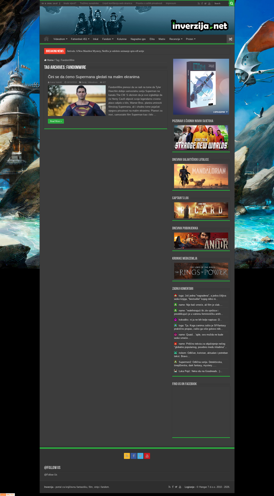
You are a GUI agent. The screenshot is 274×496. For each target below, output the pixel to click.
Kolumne (122, 39)
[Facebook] (202, 3)
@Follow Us (52, 468)
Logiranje (189, 487)
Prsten (189, 39)
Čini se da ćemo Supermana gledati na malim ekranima (93, 77)
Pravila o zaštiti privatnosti (149, 3)
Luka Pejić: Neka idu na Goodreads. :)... (200, 371)
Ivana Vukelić (56, 82)
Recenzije (174, 39)
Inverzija (48, 487)
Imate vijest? (70, 3)
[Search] (231, 3)
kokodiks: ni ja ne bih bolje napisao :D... (200, 319)
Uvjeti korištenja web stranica (117, 3)
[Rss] (198, 3)
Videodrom (59, 39)
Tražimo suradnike (89, 3)
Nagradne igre (138, 39)
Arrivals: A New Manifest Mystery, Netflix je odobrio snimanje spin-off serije (105, 51)
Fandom (106, 39)
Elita (152, 39)
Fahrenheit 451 (79, 39)
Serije (84, 82)
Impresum (171, 3)
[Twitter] (205, 3)
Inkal (95, 39)
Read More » (56, 121)
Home (46, 39)
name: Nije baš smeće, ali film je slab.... (200, 304)
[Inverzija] (137, 20)
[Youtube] (209, 3)
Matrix (162, 39)
